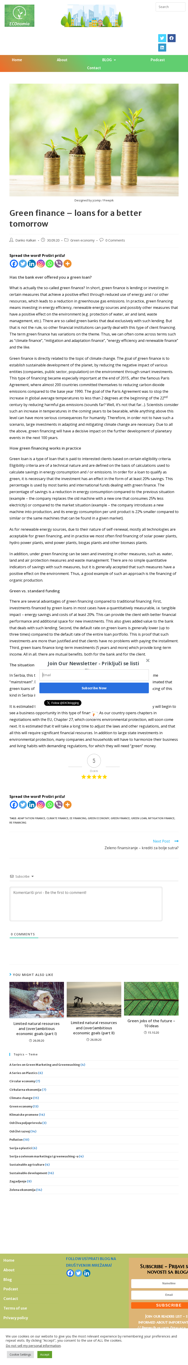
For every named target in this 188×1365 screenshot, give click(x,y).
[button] (93, 666)
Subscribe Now (94, 688)
